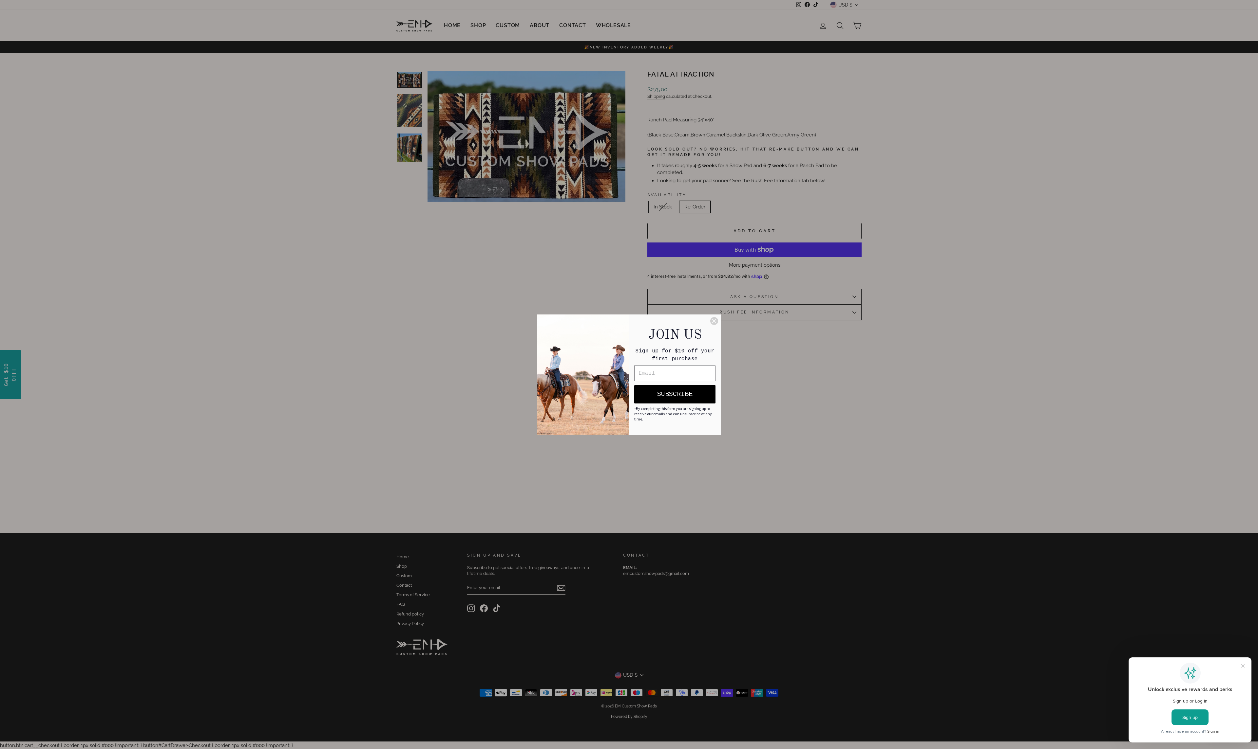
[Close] (714, 321)
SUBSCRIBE (675, 394)
